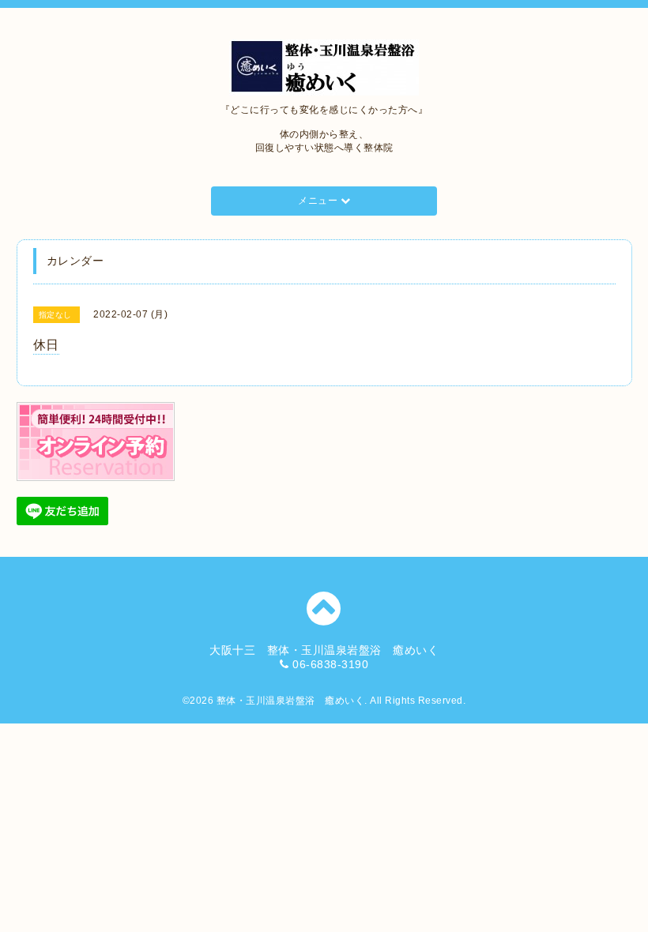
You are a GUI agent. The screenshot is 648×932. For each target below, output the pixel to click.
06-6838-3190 (330, 664)
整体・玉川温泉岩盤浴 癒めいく (291, 700)
